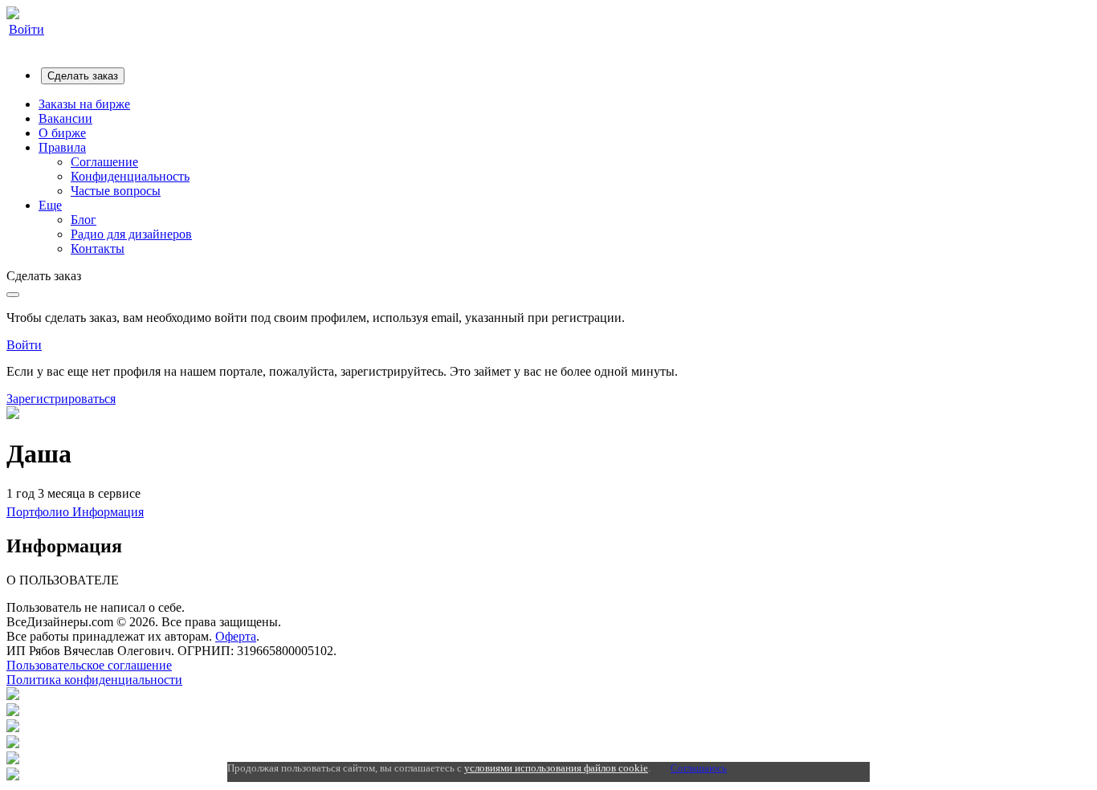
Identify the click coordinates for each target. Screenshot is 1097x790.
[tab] (39, 512)
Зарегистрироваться (61, 398)
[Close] (12, 294)
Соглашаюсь (699, 768)
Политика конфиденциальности (94, 679)
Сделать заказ (82, 76)
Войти (26, 29)
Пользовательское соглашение (89, 665)
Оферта (235, 636)
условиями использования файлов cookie (556, 768)
